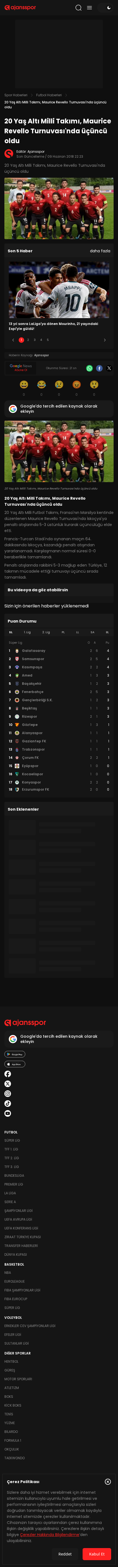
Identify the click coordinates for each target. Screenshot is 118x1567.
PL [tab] (63, 632)
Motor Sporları (18, 1379)
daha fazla (100, 251)
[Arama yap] (78, 7)
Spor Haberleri (15, 95)
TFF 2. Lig (11, 1158)
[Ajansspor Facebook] (7, 1074)
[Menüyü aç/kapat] (89, 7)
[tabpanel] (59, 716)
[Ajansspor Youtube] (7, 1113)
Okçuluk (11, 1449)
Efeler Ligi (12, 1334)
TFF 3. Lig (11, 1166)
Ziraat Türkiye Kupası (22, 1237)
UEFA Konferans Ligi (21, 1228)
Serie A (10, 1202)
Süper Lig (12, 1140)
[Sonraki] (105, 340)
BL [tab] (107, 632)
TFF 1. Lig (11, 1149)
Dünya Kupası (15, 1254)
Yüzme (9, 1423)
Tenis (8, 1414)
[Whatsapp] (89, 368)
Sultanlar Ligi (16, 1343)
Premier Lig (13, 1184)
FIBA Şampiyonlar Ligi (22, 1290)
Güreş (9, 1370)
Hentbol (11, 1361)
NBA (7, 1272)
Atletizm (11, 1387)
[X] (109, 368)
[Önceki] (13, 340)
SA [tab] (92, 632)
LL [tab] (77, 632)
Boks (8, 1396)
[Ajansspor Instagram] (7, 1093)
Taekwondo (14, 1458)
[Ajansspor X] (7, 1084)
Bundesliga (14, 1175)
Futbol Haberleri (49, 95)
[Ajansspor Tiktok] (7, 1103)
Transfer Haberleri (21, 1245)
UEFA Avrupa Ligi (18, 1219)
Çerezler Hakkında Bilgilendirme (49, 1534)
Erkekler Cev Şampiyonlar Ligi (29, 1325)
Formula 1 (12, 1440)
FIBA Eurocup (15, 1299)
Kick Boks (12, 1405)
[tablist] (59, 632)
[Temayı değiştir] (105, 8)
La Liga (10, 1193)
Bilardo (11, 1431)
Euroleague (14, 1281)
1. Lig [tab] (27, 632)
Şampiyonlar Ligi (18, 1210)
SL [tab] (10, 632)
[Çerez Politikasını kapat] (108, 1481)
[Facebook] (99, 368)
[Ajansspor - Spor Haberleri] (20, 7)
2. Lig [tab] (46, 632)
